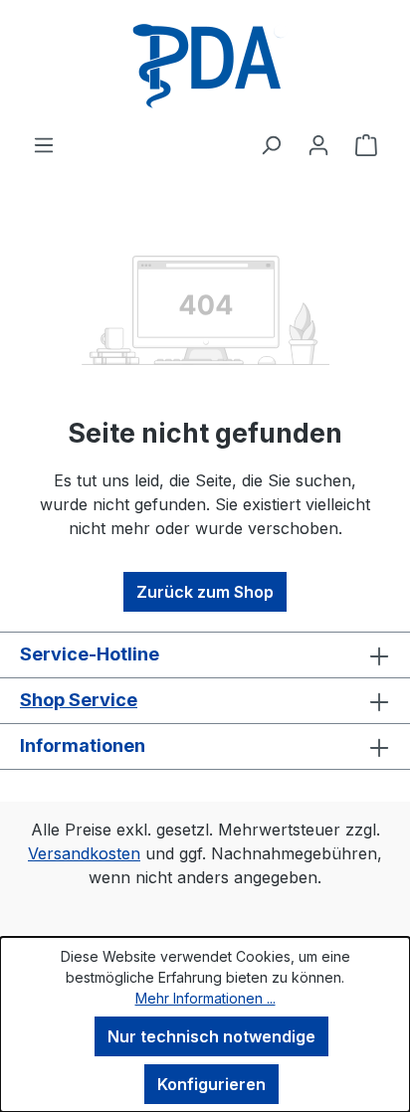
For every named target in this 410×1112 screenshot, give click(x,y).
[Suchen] (271, 144)
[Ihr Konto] (318, 144)
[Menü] (44, 144)
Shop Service (78, 699)
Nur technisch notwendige (211, 1036)
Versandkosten (84, 853)
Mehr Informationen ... (205, 998)
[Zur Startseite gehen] (205, 66)
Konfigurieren (211, 1084)
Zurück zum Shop (205, 592)
